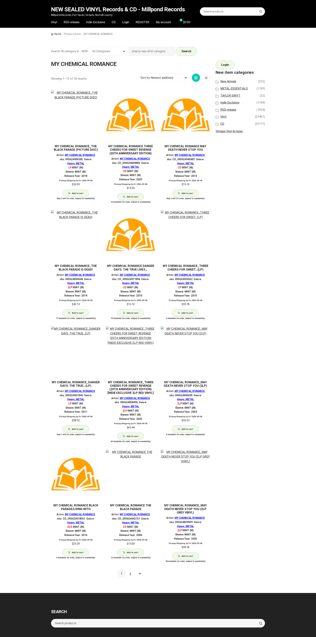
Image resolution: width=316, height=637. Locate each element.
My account (163, 22)
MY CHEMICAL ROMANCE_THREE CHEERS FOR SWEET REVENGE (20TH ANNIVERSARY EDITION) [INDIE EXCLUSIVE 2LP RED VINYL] (131, 388)
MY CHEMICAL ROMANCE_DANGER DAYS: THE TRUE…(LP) (76, 384)
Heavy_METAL (75, 163)
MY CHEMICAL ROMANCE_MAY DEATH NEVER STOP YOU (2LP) (185, 384)
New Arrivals (228, 81)
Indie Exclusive (95, 22)
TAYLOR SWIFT (230, 95)
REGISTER (142, 22)
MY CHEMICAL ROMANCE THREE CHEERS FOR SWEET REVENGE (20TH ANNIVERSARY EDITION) (130, 149)
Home (57, 34)
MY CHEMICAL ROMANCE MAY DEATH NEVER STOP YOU (185, 147)
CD (114, 22)
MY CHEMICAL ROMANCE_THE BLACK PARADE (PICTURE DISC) (76, 147)
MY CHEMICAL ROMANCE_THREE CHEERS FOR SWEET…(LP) (185, 267)
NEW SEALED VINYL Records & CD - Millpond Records (118, 9)
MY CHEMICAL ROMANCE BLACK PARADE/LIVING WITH (75, 507)
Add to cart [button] (77, 193)
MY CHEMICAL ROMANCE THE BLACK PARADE (130, 507)
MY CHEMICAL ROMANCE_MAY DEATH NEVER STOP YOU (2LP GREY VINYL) (185, 509)
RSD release (72, 22)
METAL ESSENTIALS (234, 88)
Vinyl (54, 22)
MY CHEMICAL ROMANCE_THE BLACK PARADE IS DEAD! (76, 267)
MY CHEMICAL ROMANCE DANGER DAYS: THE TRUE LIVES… (130, 267)
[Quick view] (96, 96)
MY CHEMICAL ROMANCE (80, 155)
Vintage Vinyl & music (229, 131)
